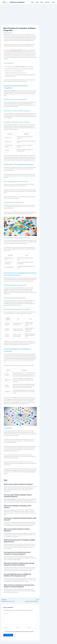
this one (31, 471)
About (53, 2)
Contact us (47, 2)
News (37, 2)
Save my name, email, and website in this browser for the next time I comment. (19, 631)
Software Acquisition (17, 2)
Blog (42, 2)
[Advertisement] (28, 13)
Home (32, 2)
